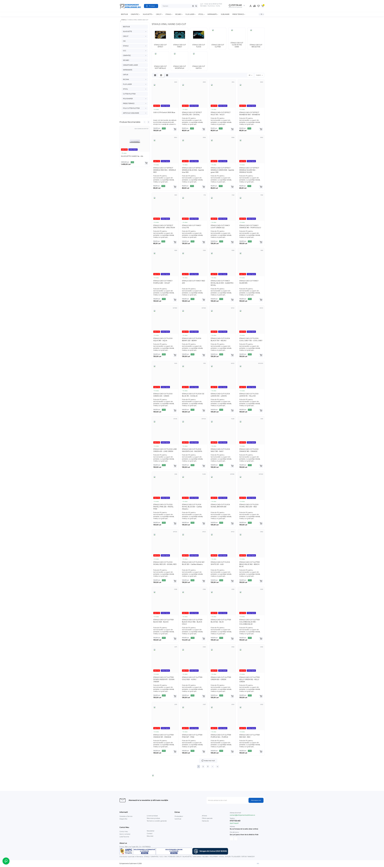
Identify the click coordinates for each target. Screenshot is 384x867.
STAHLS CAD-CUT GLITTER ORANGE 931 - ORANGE (163, 736)
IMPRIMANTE (127, 70)
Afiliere (204, 816)
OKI (124, 41)
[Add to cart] (146, 163)
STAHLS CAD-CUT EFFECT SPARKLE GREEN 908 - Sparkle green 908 (222, 170)
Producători (179, 816)
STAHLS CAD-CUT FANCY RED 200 (193, 282)
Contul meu (124, 831)
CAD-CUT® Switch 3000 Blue (164, 112)
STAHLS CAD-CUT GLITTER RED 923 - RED (249, 736)
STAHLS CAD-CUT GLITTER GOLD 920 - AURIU (192, 678)
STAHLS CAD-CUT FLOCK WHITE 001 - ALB (220, 563)
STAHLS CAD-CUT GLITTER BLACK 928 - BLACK (163, 621)
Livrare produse (152, 816)
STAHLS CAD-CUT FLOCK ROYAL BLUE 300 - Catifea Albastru (192, 507)
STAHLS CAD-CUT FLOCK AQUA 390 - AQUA (162, 339)
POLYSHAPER (128, 99)
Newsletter (150, 831)
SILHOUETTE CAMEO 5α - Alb (132, 156)
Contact (149, 833)
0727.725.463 (236, 5)
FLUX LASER (127, 84)
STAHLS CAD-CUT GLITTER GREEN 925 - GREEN (221, 678)
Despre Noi (123, 819)
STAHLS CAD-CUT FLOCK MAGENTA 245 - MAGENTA (192, 450)
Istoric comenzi (125, 834)
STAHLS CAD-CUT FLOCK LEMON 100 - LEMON (220, 395)
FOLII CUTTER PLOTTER (131, 108)
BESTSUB (126, 27)
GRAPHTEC (127, 55)
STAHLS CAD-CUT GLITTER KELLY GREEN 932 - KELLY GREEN (249, 679)
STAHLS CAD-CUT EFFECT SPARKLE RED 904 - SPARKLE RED (164, 170)
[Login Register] (250, 6)
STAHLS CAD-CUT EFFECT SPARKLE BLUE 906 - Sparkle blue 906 (193, 170)
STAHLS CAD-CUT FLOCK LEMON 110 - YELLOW (248, 395)
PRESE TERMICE (128, 103)
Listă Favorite (124, 837)
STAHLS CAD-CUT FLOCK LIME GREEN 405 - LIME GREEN (165, 450)
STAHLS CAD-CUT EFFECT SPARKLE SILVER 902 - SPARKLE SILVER (249, 170)
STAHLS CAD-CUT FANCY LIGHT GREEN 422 (220, 226)
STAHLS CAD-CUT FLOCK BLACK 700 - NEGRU (220, 339)
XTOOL (125, 89)
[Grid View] (161, 75)
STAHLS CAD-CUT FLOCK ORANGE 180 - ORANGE (248, 450)
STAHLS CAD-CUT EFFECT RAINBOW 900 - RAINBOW (249, 113)
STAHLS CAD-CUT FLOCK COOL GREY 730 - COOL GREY (250, 339)
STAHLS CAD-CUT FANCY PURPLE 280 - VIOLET (162, 282)
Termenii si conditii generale (157, 821)
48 (250, 75)
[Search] (196, 6)
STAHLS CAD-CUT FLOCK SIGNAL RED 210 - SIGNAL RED (164, 563)
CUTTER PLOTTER (129, 94)
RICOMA (126, 79)
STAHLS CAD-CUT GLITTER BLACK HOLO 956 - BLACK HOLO (192, 622)
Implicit (258, 75)
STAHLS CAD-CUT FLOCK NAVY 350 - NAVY (220, 450)
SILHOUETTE (127, 31)
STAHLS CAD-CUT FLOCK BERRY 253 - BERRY (191, 339)
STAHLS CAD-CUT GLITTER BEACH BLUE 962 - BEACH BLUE (249, 564)
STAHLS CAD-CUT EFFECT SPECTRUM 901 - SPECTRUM (164, 226)
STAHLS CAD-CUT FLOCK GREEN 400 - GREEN (162, 395)
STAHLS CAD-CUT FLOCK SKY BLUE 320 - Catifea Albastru (193, 563)
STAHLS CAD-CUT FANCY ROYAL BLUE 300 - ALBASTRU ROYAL (222, 283)
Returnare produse (153, 818)
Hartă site (205, 821)
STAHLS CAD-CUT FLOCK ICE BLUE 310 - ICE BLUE (193, 395)
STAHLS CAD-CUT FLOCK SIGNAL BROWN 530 (220, 506)
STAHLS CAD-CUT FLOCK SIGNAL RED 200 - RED (248, 506)
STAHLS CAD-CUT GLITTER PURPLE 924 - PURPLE (221, 736)
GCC (124, 51)
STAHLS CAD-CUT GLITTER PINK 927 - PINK (192, 736)
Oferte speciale (207, 818)
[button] (144, 122)
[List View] (155, 75)
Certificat (178, 819)
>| (217, 766)
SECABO (126, 60)
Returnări (150, 836)
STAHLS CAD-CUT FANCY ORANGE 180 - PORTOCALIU (250, 226)
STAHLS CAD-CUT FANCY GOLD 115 (191, 226)
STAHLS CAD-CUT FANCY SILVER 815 (248, 282)
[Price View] (167, 75)
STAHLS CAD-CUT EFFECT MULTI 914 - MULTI (220, 113)
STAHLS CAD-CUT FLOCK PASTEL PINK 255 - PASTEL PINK (163, 507)
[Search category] (193, 6)
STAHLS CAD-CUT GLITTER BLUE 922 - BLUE (221, 621)
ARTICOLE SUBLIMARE (131, 113)
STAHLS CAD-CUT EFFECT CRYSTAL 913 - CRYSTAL (192, 113)
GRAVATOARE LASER (130, 65)
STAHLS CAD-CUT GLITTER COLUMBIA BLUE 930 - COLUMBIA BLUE (249, 622)
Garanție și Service (126, 816)
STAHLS (125, 46)
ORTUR (125, 75)
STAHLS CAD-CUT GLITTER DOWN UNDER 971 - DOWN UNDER (163, 679)
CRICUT (125, 36)
